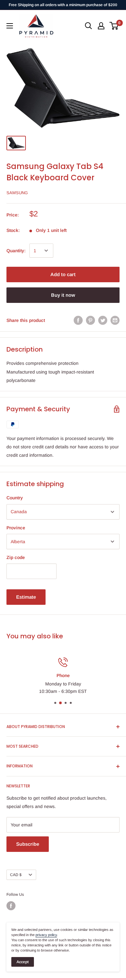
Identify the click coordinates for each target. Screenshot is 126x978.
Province (15, 527)
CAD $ (16, 875)
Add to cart (63, 274)
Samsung (17, 192)
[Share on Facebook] (78, 320)
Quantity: (16, 250)
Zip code (15, 557)
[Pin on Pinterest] (90, 320)
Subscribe (27, 844)
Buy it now (63, 295)
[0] (114, 26)
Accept (22, 962)
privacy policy (46, 935)
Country (14, 497)
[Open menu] (9, 25)
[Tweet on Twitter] (102, 320)
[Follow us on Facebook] (11, 905)
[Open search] (88, 25)
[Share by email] (115, 320)
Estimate (26, 597)
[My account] (101, 25)
